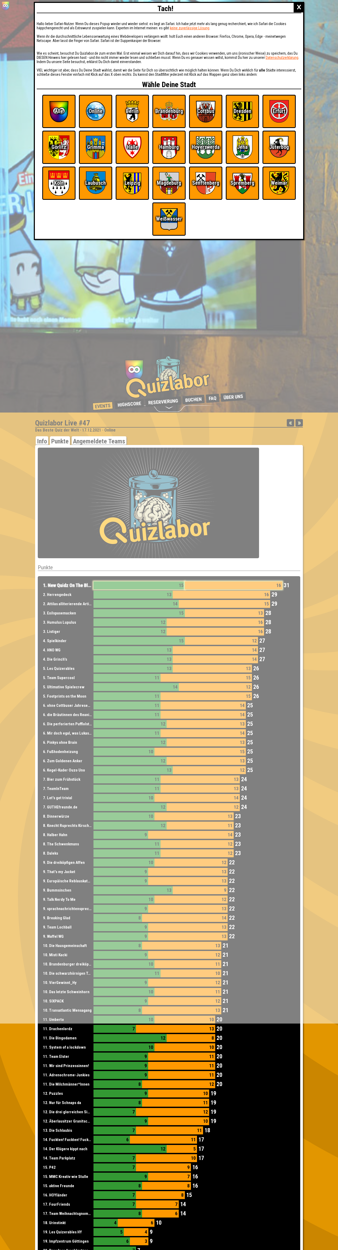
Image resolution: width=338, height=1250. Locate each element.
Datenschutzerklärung (282, 57)
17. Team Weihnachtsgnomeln (68, 1213)
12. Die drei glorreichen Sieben (69, 1112)
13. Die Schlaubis (57, 1130)
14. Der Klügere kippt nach (65, 1149)
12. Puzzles (53, 1093)
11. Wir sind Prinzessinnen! (66, 1065)
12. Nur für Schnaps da (62, 1102)
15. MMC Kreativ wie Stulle (65, 1176)
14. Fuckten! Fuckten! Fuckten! (69, 1139)
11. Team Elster (56, 1056)
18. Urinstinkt (54, 1222)
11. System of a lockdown (64, 1047)
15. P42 (49, 1167)
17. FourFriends (56, 1204)
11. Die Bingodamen (60, 1038)
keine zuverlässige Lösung (189, 28)
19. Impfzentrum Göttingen (66, 1241)
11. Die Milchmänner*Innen (66, 1084)
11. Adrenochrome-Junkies (66, 1075)
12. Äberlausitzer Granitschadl (69, 1121)
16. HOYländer (55, 1195)
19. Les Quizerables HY (62, 1232)
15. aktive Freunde (58, 1185)
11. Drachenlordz (57, 1028)
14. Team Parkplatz (59, 1158)
